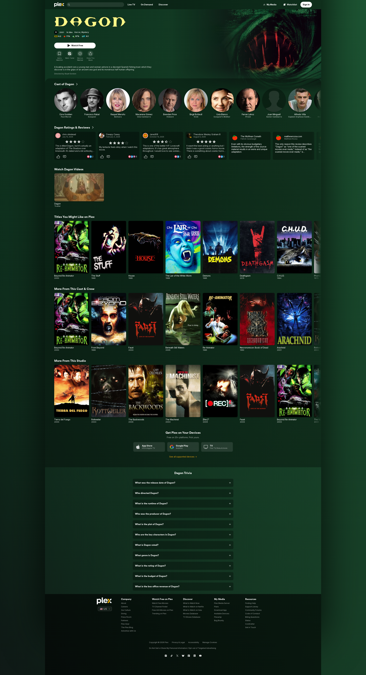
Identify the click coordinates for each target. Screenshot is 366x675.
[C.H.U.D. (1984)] (294, 250)
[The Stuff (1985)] (108, 250)
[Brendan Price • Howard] (170, 103)
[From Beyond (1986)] (108, 322)
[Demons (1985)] (220, 250)
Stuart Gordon (70, 74)
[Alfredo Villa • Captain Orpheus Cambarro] (300, 103)
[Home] (59, 4)
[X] (177, 656)
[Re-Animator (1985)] (220, 322)
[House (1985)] (145, 250)
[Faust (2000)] (145, 322)
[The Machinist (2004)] (183, 394)
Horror (77, 32)
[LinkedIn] (194, 656)
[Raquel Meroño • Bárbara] (118, 103)
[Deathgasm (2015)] (257, 250)
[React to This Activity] (58, 156)
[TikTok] (171, 656)
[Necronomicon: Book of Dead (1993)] (257, 322)
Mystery (85, 32)
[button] (90, 56)
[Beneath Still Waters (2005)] (183, 322)
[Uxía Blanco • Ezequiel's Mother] (222, 103)
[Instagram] (166, 656)
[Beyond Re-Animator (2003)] (71, 250)
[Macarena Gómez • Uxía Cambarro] (144, 103)
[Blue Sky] (183, 656)
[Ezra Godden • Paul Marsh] (66, 103)
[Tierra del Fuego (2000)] (71, 394)
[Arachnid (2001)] (294, 322)
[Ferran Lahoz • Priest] (248, 103)
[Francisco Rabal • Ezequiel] (92, 103)
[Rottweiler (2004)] (108, 394)
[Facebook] (189, 656)
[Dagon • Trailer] (79, 190)
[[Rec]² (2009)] (220, 394)
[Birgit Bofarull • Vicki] (196, 103)
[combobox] (97, 4)
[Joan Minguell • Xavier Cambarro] (274, 103)
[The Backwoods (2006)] (145, 394)
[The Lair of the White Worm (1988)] (183, 250)
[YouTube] (200, 656)
